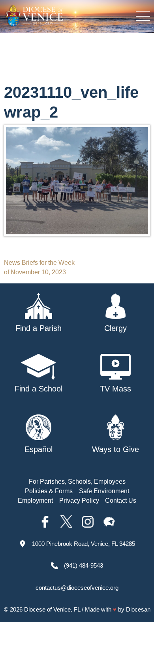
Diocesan (138, 609)
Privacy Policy (79, 500)
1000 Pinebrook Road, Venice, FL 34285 (83, 543)
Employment (35, 500)
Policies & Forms (49, 491)
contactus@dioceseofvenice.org (77, 587)
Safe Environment (104, 491)
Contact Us (120, 500)
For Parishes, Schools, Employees (77, 481)
